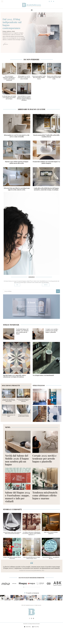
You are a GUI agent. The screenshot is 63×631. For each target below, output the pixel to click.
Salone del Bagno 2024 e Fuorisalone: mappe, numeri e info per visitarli (17, 497)
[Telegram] (33, 618)
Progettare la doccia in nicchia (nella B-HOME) (23, 415)
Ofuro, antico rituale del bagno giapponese (51, 533)
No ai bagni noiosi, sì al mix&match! (43, 375)
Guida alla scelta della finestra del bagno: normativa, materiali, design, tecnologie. (46, 189)
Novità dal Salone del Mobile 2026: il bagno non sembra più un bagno (9, 97)
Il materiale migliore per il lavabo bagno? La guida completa (46, 162)
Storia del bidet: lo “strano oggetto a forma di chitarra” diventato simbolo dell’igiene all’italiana (24, 98)
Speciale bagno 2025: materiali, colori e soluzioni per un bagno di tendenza (14, 376)
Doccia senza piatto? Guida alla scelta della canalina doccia (39, 77)
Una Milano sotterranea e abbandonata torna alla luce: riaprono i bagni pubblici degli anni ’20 (31, 533)
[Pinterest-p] (51, 1)
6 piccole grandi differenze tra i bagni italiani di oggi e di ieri (31, 558)
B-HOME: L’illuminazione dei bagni (8, 415)
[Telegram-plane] (53, 1)
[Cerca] (58, 291)
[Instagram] (49, 1)
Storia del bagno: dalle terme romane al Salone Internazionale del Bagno (12, 533)
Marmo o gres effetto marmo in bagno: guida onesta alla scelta (54, 77)
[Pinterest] (31, 618)
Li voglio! (31, 310)
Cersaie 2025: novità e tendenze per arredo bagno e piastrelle (52, 330)
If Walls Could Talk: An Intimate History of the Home (12, 558)
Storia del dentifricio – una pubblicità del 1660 (51, 558)
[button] (2, 1)
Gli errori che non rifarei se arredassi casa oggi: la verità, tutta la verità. (17, 189)
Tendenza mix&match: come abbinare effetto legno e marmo (45, 495)
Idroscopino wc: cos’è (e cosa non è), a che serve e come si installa (24, 77)
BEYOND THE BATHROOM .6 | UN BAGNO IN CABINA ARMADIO (23, 400)
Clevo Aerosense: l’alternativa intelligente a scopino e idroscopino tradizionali (9, 78)
